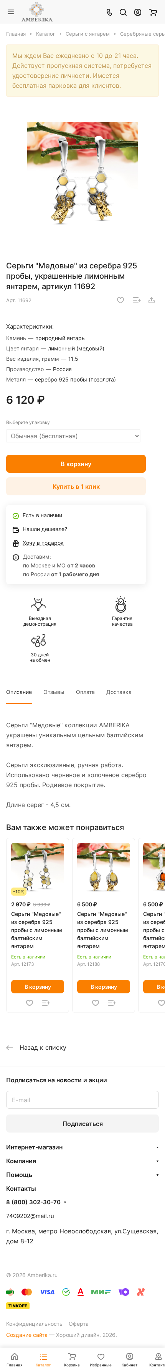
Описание (19, 692)
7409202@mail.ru (30, 1216)
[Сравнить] (137, 300)
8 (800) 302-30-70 (33, 1202)
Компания (21, 1161)
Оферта (79, 1323)
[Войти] (137, 12)
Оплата (85, 692)
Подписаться (83, 1124)
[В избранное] (120, 300)
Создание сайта (27, 1335)
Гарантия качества (122, 621)
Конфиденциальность (34, 1323)
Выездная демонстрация (39, 621)
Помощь (19, 1175)
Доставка (119, 692)
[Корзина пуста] (153, 12)
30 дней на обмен (40, 657)
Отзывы (53, 692)
